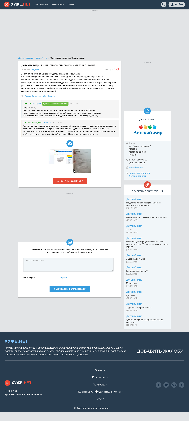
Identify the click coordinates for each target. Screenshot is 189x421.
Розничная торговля (140, 173)
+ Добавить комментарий (70, 288)
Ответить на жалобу (70, 180)
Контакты (98, 377)
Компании (58, 4)
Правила (99, 384)
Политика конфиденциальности (99, 391)
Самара (51, 96)
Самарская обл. (39, 96)
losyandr (47, 122)
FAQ (99, 398)
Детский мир (134, 199)
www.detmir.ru (136, 167)
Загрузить (64, 277)
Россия (27, 96)
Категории (41, 4)
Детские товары (137, 176)
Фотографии (29, 277)
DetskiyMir (36, 103)
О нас (71, 4)
